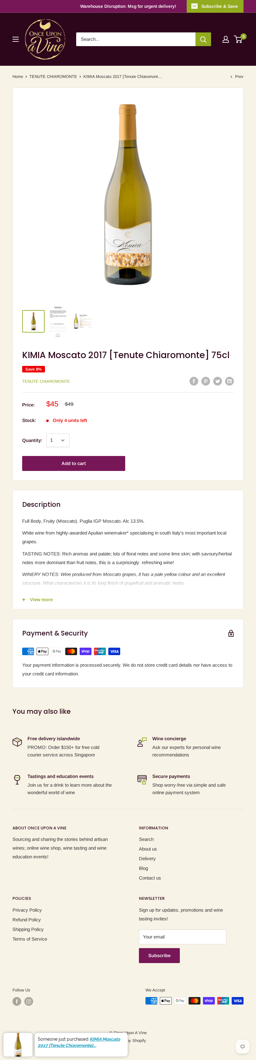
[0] (238, 39)
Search (146, 839)
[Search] (203, 39)
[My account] (226, 39)
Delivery (147, 858)
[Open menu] (15, 39)
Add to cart (74, 463)
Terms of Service (29, 939)
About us (148, 848)
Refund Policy (26, 919)
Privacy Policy (27, 910)
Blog (143, 868)
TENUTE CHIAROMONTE (53, 76)
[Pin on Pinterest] (205, 381)
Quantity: (32, 440)
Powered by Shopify (128, 1040)
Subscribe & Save (219, 6)
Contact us (150, 877)
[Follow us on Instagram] (28, 1001)
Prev (239, 76)
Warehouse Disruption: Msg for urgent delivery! (128, 6)
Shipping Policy (28, 929)
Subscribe (159, 955)
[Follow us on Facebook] (16, 1001)
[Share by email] (229, 381)
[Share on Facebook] (194, 381)
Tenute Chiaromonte (46, 381)
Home (17, 76)
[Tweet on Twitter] (217, 381)
